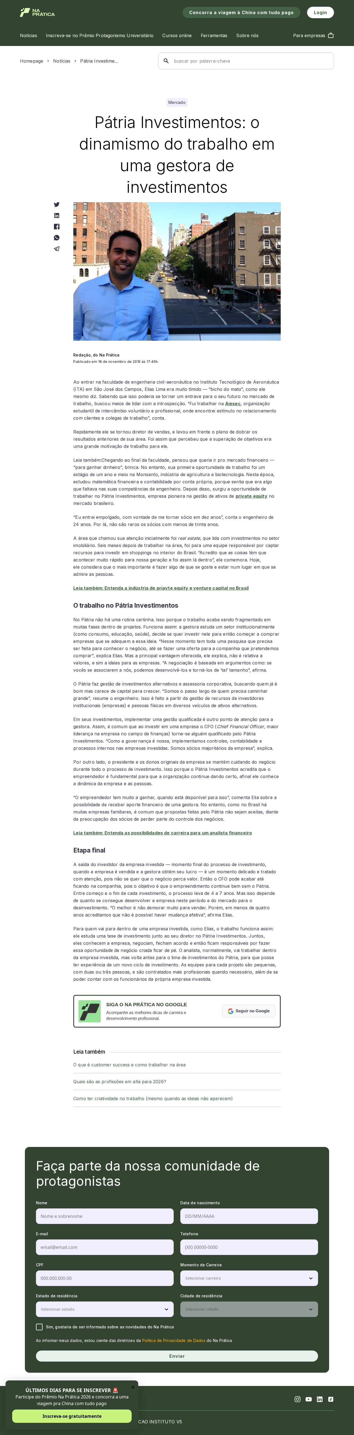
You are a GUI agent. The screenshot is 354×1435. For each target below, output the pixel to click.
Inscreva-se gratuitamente (72, 1416)
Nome (41, 1202)
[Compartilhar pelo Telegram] (56, 248)
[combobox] (185, 1278)
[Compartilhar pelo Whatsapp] (56, 237)
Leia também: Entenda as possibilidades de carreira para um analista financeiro (162, 833)
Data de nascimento (200, 1202)
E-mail (42, 1233)
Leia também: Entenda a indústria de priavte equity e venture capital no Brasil (161, 588)
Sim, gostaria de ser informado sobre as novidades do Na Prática (110, 1326)
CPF (39, 1264)
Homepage (31, 61)
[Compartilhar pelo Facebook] (56, 226)
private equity (251, 496)
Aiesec (233, 403)
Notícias (61, 61)
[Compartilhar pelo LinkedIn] (56, 215)
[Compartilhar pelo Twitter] (56, 204)
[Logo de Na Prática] (37, 12)
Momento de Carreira (201, 1264)
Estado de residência (56, 1295)
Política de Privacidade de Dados (173, 1340)
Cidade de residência (201, 1295)
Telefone (189, 1233)
